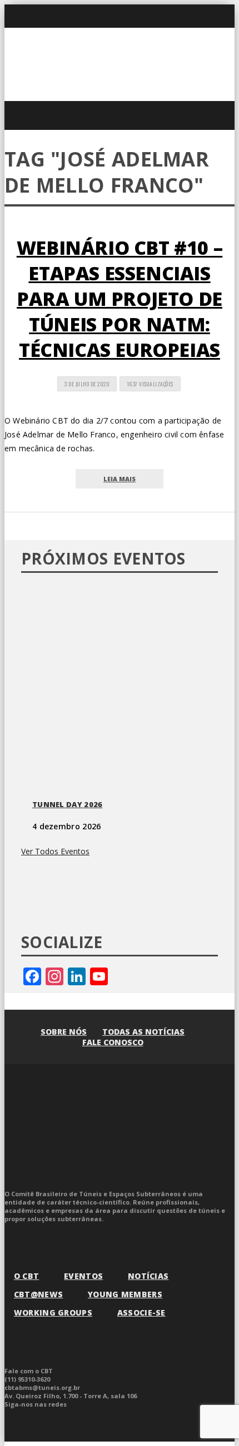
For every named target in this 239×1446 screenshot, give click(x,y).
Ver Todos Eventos (55, 851)
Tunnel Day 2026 (67, 804)
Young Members (125, 1294)
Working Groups (53, 1312)
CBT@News (38, 1294)
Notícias (148, 1276)
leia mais (119, 479)
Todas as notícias (143, 1031)
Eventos (83, 1276)
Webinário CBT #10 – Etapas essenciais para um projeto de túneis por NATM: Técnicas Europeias (119, 298)
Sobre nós (64, 1031)
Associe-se (141, 1312)
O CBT (26, 1276)
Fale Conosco (112, 1042)
